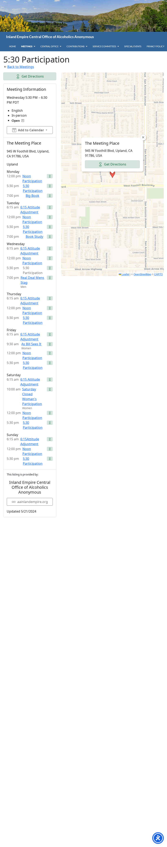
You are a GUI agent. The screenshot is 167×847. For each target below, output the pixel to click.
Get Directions (33, 76)
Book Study (34, 236)
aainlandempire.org (32, 502)
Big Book (32, 195)
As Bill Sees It (31, 344)
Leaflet (125, 274)
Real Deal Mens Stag (32, 280)
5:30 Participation (33, 188)
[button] (112, 174)
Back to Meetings (20, 67)
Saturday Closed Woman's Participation (32, 396)
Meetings (26, 46)
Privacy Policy (155, 46)
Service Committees (104, 46)
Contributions (76, 46)
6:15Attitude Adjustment (29, 441)
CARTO (158, 274)
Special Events (132, 46)
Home (12, 46)
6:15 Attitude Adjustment (30, 209)
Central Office (49, 46)
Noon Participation (32, 178)
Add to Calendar (31, 130)
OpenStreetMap (142, 274)
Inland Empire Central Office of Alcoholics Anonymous (50, 36)
